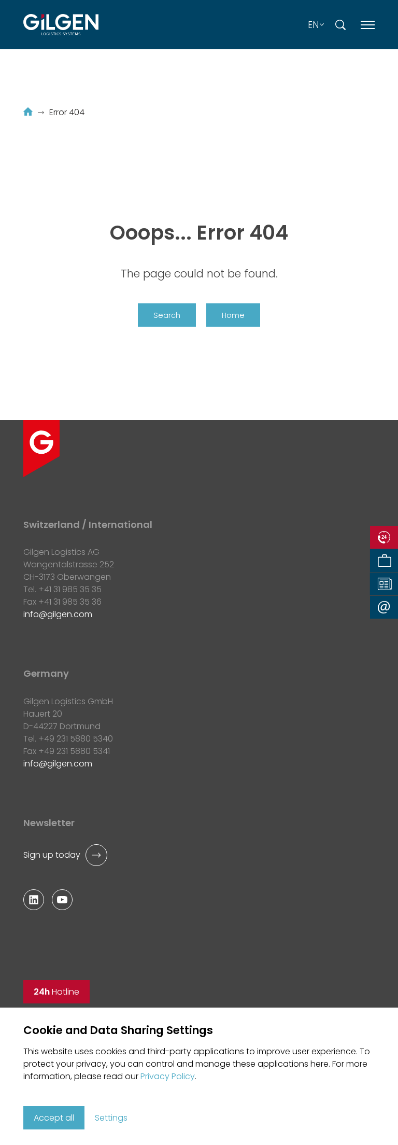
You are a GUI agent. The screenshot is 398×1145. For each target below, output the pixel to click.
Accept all (54, 1118)
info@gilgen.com (57, 614)
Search (166, 315)
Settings (111, 1118)
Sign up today (51, 855)
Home (233, 315)
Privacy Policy (167, 1076)
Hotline (56, 992)
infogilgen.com (57, 764)
